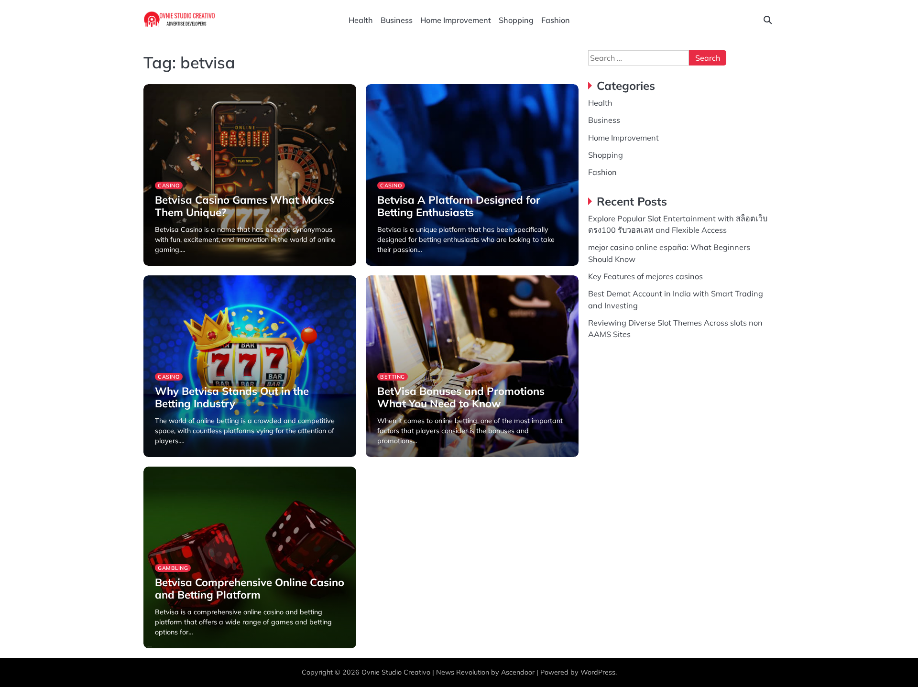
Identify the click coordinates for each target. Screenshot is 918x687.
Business (397, 20)
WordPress (597, 672)
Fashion (555, 20)
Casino (169, 185)
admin (164, 264)
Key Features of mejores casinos (645, 276)
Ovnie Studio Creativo (395, 672)
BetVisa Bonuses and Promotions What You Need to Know (461, 397)
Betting (392, 376)
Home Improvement (455, 20)
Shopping (516, 20)
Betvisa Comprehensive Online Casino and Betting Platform (249, 588)
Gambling (173, 568)
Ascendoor (518, 672)
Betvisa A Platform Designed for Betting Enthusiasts (458, 206)
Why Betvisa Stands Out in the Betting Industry (232, 397)
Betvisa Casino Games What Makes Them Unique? (244, 206)
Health (361, 20)
